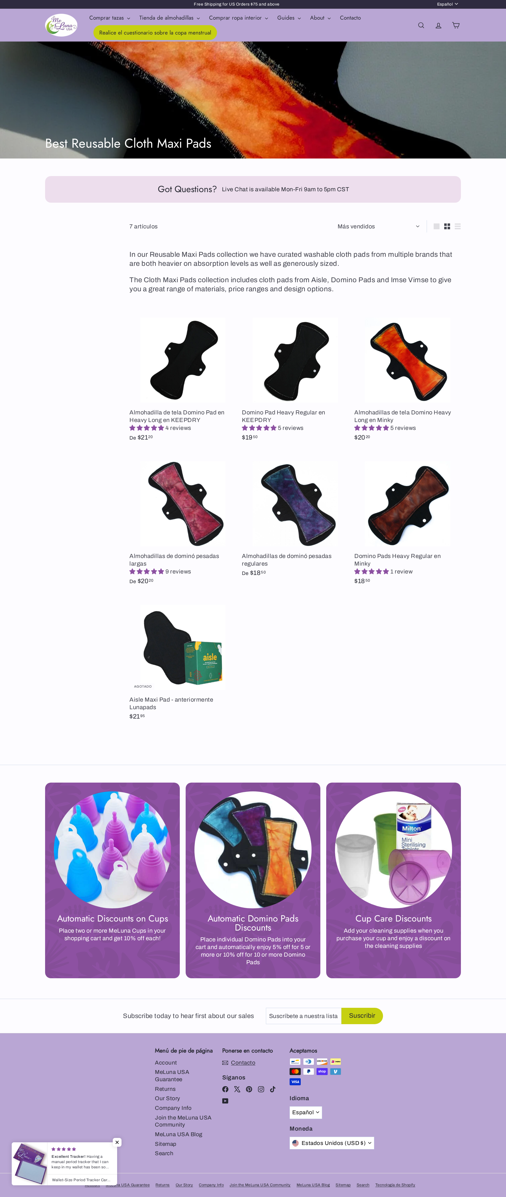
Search (164, 1153)
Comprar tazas (107, 18)
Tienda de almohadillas (167, 18)
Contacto (350, 18)
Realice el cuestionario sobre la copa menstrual (155, 33)
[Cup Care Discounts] (393, 849)
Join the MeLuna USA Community (183, 1121)
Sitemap (166, 1144)
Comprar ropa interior (236, 18)
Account (166, 1063)
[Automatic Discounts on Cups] (112, 849)
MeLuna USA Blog (179, 1134)
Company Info (173, 1108)
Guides (286, 18)
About (318, 18)
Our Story (167, 1098)
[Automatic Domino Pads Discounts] (253, 849)
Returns (165, 1089)
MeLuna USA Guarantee (172, 1075)
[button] (147, 428)
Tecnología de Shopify (395, 1185)
